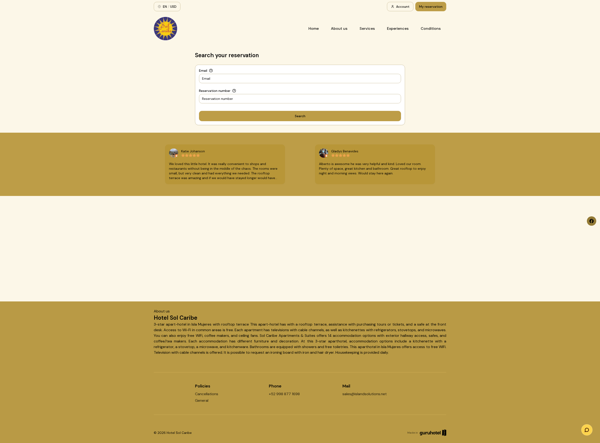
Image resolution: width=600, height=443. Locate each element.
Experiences (398, 28)
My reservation (430, 6)
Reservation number (214, 90)
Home (313, 28)
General (201, 400)
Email (203, 70)
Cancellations (206, 393)
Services (367, 28)
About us (339, 28)
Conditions (431, 28)
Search (300, 116)
